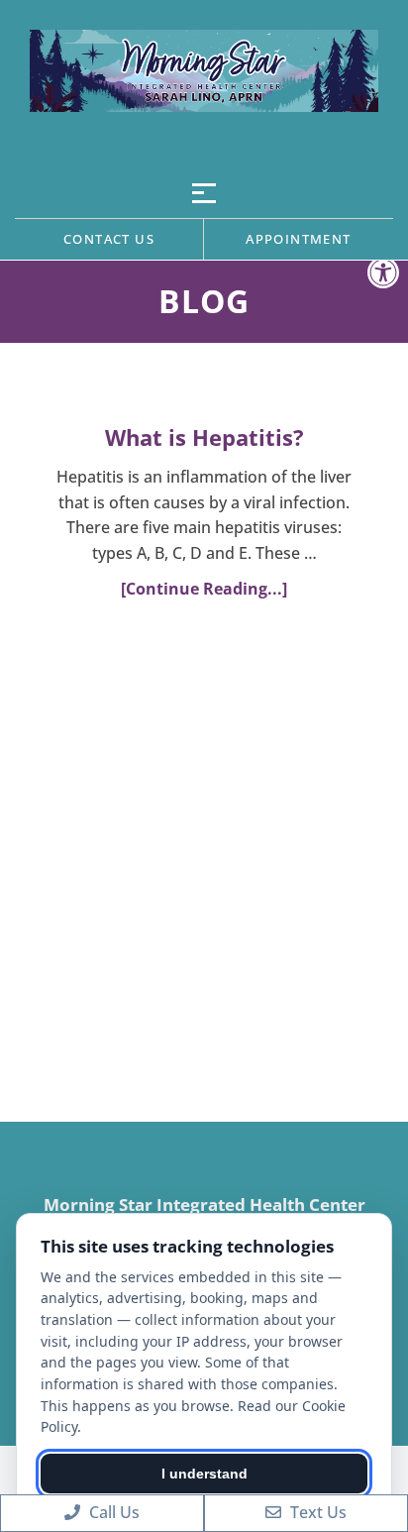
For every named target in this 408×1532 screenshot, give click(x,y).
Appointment (298, 239)
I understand (204, 1473)
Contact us (108, 239)
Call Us (112, 1512)
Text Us (316, 1512)
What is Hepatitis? (204, 437)
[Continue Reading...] (204, 589)
